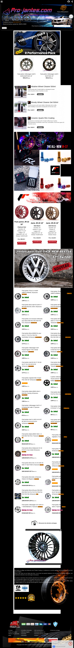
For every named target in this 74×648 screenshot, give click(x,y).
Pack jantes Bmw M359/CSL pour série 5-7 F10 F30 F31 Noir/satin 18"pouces (60, 320)
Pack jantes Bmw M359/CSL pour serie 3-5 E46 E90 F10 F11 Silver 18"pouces (61, 464)
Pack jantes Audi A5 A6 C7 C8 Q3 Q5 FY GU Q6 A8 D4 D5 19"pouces (31, 364)
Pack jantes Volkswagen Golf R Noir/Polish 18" (49, 76)
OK (53, 646)
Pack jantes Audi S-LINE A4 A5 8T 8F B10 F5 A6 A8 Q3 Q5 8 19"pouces (32, 421)
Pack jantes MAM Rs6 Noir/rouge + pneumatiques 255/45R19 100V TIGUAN (61, 364)
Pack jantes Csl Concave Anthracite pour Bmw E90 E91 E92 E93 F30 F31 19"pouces (32, 320)
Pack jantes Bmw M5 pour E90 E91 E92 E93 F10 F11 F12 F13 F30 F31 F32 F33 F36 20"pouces (32, 492)
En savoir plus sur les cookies (60, 646)
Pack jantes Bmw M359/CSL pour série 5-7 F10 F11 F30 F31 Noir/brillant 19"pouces (31, 335)
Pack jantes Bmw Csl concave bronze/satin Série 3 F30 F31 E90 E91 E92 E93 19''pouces (60, 335)
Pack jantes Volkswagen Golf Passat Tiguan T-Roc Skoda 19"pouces (30, 349)
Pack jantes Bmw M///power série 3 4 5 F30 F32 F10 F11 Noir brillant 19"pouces (61, 349)
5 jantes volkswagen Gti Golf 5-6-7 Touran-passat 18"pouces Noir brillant (61, 378)
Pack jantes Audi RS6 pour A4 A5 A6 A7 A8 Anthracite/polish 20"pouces (61, 492)
